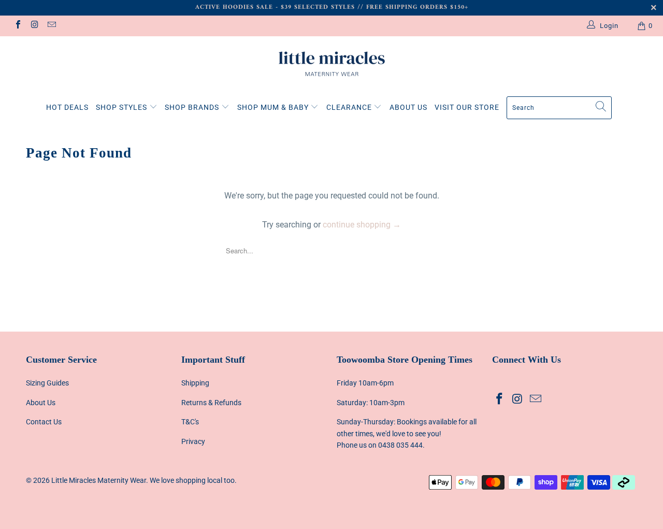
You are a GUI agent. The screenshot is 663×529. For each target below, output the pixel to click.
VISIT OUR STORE (467, 107)
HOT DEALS (67, 107)
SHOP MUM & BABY (274, 107)
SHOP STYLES (122, 107)
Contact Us (44, 422)
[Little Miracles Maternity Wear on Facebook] (17, 26)
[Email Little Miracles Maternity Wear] (51, 26)
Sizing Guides (47, 383)
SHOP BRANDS (193, 107)
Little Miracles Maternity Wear (98, 480)
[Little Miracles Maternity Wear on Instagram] (34, 26)
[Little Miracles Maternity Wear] (331, 63)
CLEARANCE (350, 107)
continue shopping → (362, 225)
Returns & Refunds (211, 402)
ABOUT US (408, 107)
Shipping (195, 383)
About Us (40, 402)
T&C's (190, 422)
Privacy (193, 441)
